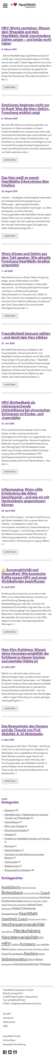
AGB (5, 1026)
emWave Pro (27, 901)
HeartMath (28, 914)
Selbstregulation (14, 959)
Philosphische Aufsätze (15, 831)
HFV (41, 938)
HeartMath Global (12, 1036)
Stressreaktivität (7, 964)
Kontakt (7, 1014)
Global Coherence (24, 908)
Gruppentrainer (9, 914)
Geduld (4, 905)
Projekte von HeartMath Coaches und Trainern (27, 839)
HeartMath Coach (14, 919)
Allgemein (9, 810)
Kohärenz (27, 944)
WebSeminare (11, 866)
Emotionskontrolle (11, 901)
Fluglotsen (37, 901)
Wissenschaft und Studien (17, 870)
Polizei (4, 954)
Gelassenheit (6, 909)
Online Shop (9, 1040)
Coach (45, 893)
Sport (32, 959)
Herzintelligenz (11, 822)
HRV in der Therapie (14, 826)
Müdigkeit (12, 949)
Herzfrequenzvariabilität (22, 925)
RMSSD (42, 954)
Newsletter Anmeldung (14, 1045)
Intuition (15, 945)
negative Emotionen (25, 949)
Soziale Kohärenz (12, 850)
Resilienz (31, 954)
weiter (4, 799)
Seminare (9, 846)
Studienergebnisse (26, 964)
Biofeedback (12, 893)
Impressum (8, 1018)
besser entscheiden (28, 888)
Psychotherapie (16, 954)
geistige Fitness (34, 905)
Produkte (8, 835)
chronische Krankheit (31, 893)
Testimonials (10, 862)
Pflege (46, 949)
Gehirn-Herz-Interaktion (17, 905)
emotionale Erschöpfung (11, 898)
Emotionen (44, 898)
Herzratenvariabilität (19, 938)
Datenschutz (9, 1022)
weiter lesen (9, 87)
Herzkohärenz (27, 931)
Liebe (38, 945)
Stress (39, 959)
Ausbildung (10, 887)
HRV (6, 944)
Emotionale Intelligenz (30, 898)
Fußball (44, 901)
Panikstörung (38, 949)
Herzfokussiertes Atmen (37, 919)
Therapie (45, 964)
